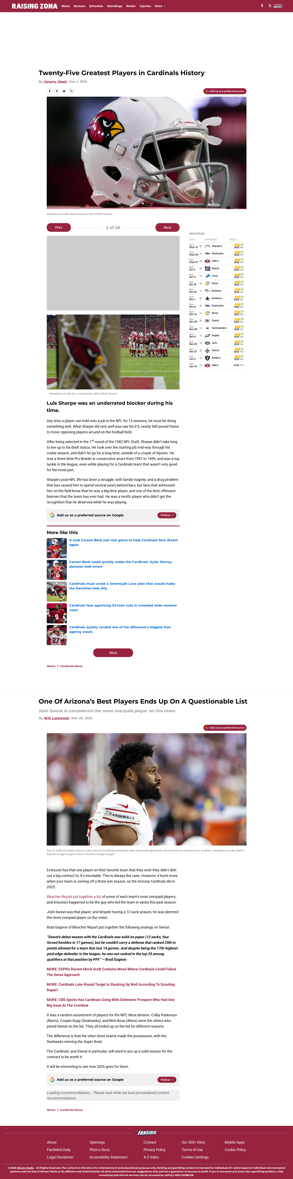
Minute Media (25, 1167)
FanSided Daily (59, 1150)
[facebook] (262, 5)
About (52, 1142)
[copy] (71, 91)
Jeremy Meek (55, 82)
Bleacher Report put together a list (74, 896)
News (66, 6)
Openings (97, 1142)
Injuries (145, 6)
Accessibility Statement (108, 1157)
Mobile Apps (235, 1142)
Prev (58, 227)
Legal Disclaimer (60, 1157)
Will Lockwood (56, 718)
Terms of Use (192, 1150)
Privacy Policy (155, 1150)
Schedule (96, 6)
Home (51, 666)
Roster (131, 6)
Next (167, 227)
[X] (270, 5)
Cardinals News (71, 666)
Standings (114, 6)
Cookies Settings (195, 1157)
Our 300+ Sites (193, 1142)
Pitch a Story (100, 1150)
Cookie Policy (235, 1150)
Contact (150, 1142)
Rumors (79, 6)
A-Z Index (151, 1157)
